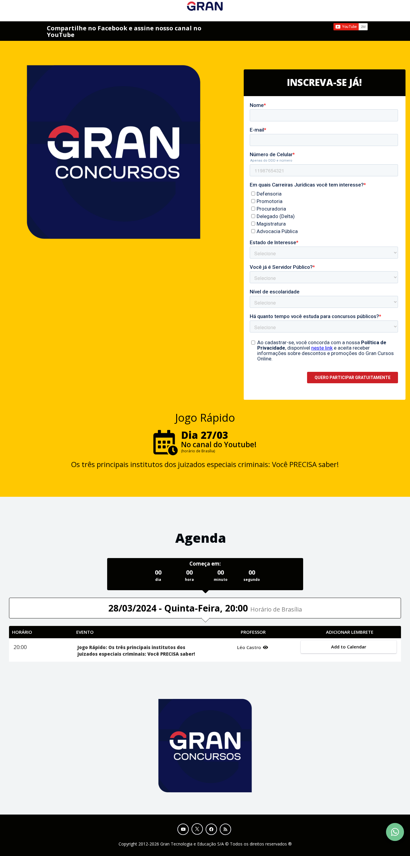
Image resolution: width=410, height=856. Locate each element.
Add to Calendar (348, 647)
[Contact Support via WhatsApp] (395, 832)
